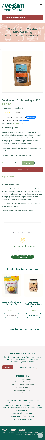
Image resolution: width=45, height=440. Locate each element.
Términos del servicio (22, 393)
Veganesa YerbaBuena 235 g (33, 303)
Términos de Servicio (22, 387)
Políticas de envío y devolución (22, 385)
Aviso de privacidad (22, 382)
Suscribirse (7, 367)
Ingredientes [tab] (8, 177)
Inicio (7, 35)
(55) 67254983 (26, 413)
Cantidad (5, 163)
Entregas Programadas (22, 379)
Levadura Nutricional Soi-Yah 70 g (11, 303)
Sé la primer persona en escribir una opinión (22, 257)
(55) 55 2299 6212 (27, 416)
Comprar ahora (22, 169)
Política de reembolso (22, 390)
